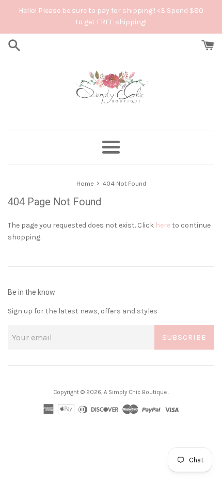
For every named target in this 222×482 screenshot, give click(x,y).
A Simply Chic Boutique (136, 392)
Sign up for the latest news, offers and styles (82, 311)
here (162, 225)
